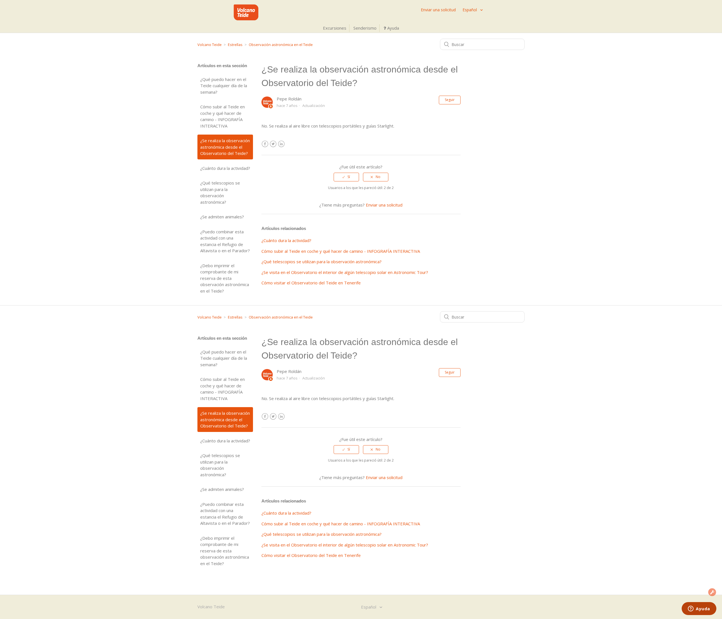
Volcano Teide (209, 44)
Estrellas (235, 44)
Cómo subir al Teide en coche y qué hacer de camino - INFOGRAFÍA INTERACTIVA (222, 116)
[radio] (346, 177)
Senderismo (365, 28)
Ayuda (392, 28)
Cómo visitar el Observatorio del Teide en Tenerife (311, 283)
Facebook (264, 144)
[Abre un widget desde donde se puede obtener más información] (699, 609)
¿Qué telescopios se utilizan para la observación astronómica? (220, 192)
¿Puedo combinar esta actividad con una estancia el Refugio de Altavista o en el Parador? (225, 241)
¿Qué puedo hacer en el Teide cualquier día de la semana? (223, 85)
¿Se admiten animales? (222, 216)
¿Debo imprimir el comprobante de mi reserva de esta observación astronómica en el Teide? (224, 278)
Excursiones (334, 28)
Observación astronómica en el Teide (281, 44)
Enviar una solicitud (438, 9)
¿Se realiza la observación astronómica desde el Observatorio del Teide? (225, 147)
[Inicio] (246, 18)
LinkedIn (281, 144)
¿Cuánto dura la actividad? (225, 168)
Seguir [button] (450, 99)
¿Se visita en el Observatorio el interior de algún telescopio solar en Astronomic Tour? (344, 272)
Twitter (273, 144)
